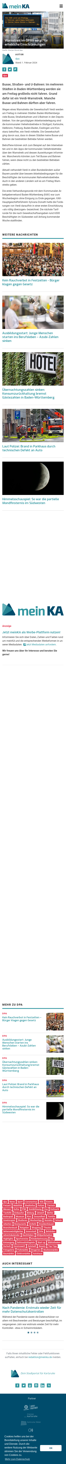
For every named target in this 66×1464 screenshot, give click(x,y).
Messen (7, 1209)
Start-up (41, 1242)
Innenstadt (31, 1231)
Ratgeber (24, 1227)
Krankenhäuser (46, 1224)
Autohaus (37, 1253)
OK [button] (50, 1448)
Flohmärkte (22, 1250)
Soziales (48, 1220)
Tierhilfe (7, 1213)
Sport (20, 1201)
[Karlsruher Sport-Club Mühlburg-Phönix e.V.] (30, 1407)
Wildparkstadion (44, 1235)
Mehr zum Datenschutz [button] (17, 1459)
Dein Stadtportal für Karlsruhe (38, 1373)
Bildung (30, 1213)
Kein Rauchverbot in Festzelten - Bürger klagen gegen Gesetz (31, 282)
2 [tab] (31, 1332)
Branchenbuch (10, 1227)
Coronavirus (31, 1201)
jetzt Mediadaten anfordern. (41, 644)
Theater (47, 1227)
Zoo (46, 1209)
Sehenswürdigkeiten (13, 1231)
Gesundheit (39, 1216)
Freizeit (7, 1205)
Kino (29, 1216)
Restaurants (20, 1224)
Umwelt (40, 1213)
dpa (17, 58)
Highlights (8, 1239)
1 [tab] (28, 1332)
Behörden (50, 1231)
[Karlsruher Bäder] (31, 1422)
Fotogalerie (9, 1250)
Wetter (50, 1213)
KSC (42, 1201)
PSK (24, 1209)
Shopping (36, 1227)
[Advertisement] (33, 556)
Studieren (22, 1220)
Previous (6, 1284)
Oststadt (32, 1246)
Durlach (7, 1246)
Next (59, 1284)
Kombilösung (35, 1209)
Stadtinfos (30, 1205)
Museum (20, 1216)
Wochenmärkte (50, 1250)
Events (49, 1201)
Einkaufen (19, 1213)
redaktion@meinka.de (40, 1357)
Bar (52, 1239)
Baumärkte (8, 1253)
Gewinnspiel (9, 1220)
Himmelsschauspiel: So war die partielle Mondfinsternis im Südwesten (30, 501)
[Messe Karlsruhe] (30, 1415)
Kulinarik (54, 1209)
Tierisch (51, 1205)
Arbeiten (7, 1224)
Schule (58, 1220)
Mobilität (17, 1205)
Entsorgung (8, 1242)
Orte (41, 1231)
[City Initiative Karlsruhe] (30, 1430)
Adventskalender (11, 1235)
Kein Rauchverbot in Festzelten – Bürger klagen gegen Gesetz (21, 1019)
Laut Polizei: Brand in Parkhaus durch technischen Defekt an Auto (28, 448)
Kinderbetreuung (39, 1239)
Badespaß (8, 1216)
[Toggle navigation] (61, 6)
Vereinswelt (19, 1246)
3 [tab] (34, 1332)
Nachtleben (28, 1235)
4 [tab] (37, 1332)
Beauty (42, 1246)
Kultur (16, 1209)
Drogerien (36, 1250)
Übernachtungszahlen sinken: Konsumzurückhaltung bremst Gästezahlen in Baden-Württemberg (28, 394)
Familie (51, 1216)
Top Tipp (52, 1246)
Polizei (41, 1205)
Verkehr (33, 1224)
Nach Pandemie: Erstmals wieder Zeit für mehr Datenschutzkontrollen (31, 1310)
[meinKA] (15, 6)
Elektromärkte (23, 1253)
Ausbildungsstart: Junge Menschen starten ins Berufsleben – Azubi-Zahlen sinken (30, 337)
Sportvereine (22, 1239)
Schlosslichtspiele (26, 1242)
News (12, 1201)
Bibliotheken (54, 1242)
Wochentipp (36, 1220)
